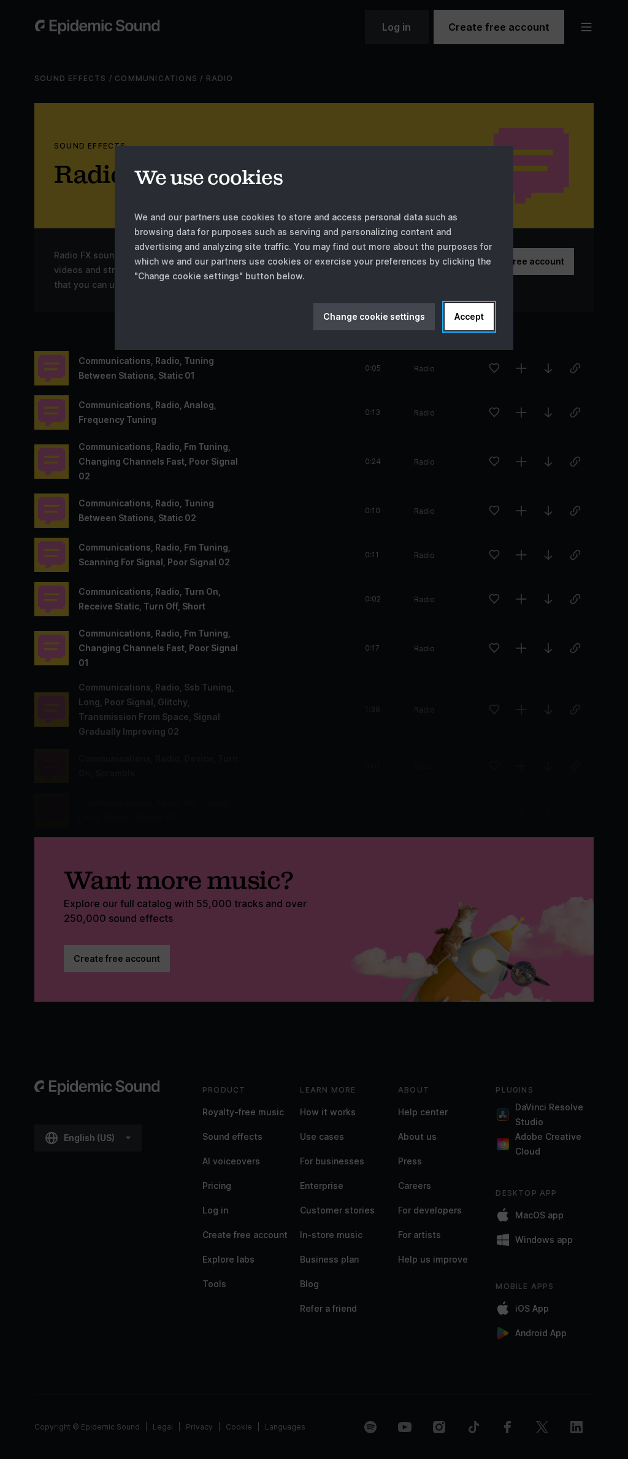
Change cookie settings (374, 316)
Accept (469, 316)
